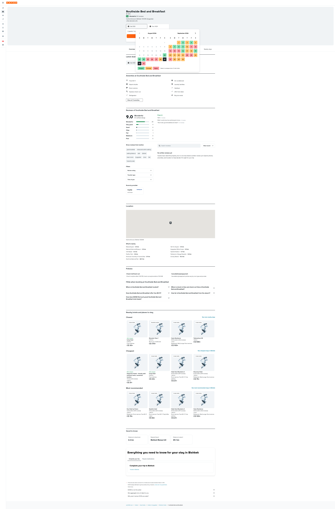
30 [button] (139, 63)
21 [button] (160, 55)
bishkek (144, 153)
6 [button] (156, 47)
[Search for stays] (3, 11)
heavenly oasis (131, 161)
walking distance (131, 153)
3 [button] (143, 47)
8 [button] (164, 47)
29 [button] (164, 59)
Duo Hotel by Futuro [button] (132, 409)
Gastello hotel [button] (153, 409)
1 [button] (164, 42)
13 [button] (156, 51)
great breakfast (131, 149)
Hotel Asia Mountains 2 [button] (178, 372)
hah (149, 157)
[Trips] (3, 36)
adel (139, 153)
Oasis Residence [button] (176, 338)
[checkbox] (135, 191)
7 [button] (160, 47)
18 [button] (148, 55)
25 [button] (148, 59)
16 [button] (139, 55)
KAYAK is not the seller (134, 490)
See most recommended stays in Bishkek (203, 388)
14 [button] (160, 51)
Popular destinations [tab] (148, 459)
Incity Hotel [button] (130, 340)
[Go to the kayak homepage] (11, 3)
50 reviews (140, 16)
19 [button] (152, 55)
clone (144, 157)
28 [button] (160, 59)
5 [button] (195, 42)
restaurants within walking (144, 149)
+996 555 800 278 (131, 21)
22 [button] (164, 55)
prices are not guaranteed (161, 484)
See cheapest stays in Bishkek (206, 351)
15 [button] (164, 51)
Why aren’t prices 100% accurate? (138, 496)
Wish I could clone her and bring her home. (171, 120)
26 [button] (152, 59)
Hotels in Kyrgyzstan (152, 505)
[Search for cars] (3, 15)
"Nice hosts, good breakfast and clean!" (170, 122)
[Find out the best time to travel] (3, 31)
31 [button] (143, 63)
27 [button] (156, 59)
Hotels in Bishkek (134, 469)
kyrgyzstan (138, 157)
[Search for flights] (3, 8)
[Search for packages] (3, 19)
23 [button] (139, 59)
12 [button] (152, 51)
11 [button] (147, 51)
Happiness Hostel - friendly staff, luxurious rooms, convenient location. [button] (136, 375)
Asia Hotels (142, 505)
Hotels (136, 505)
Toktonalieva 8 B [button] (198, 338)
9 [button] (139, 51)
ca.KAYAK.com (129, 505)
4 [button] (191, 42)
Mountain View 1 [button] (153, 338)
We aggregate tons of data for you (138, 493)
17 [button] (143, 55)
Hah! (161, 118)
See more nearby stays (208, 317)
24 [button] (143, 59)
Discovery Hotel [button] (197, 372)
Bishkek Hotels (162, 505)
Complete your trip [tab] (134, 459)
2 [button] (139, 47)
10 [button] (143, 51)
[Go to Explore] (3, 24)
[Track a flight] (3, 27)
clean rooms (130, 157)
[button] (3, 3)
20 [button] (156, 55)
